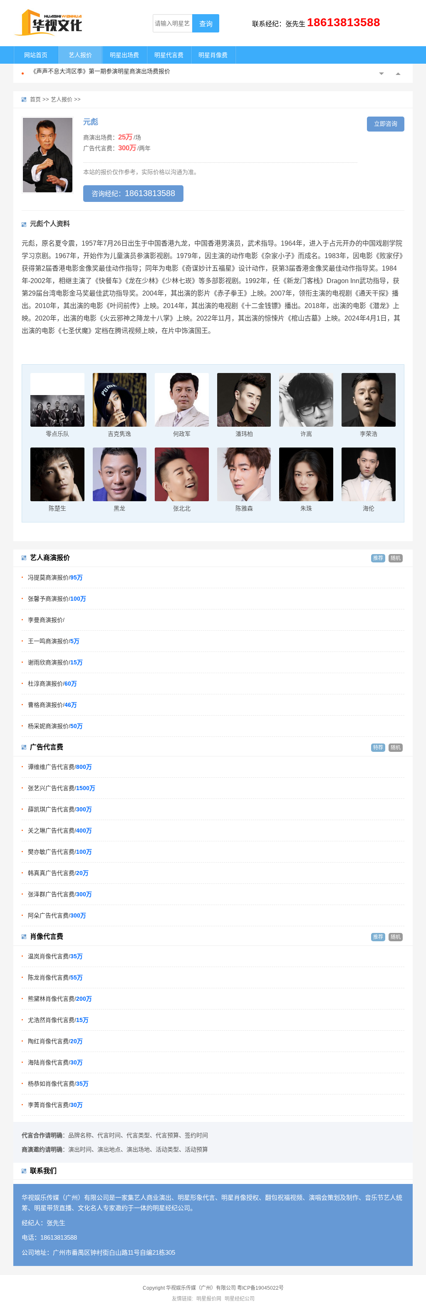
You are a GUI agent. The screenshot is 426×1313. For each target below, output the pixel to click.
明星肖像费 (213, 55)
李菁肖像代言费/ (55, 1105)
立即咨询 (385, 123)
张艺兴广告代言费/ (61, 788)
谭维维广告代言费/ (60, 766)
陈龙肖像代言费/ (55, 977)
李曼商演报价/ (46, 620)
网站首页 (35, 55)
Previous (381, 73)
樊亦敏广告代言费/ (60, 851)
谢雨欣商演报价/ (55, 662)
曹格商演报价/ (52, 704)
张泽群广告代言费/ (60, 894)
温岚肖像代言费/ (55, 956)
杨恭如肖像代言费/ (58, 1083)
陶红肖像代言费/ (55, 1041)
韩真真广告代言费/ (58, 873)
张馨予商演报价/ (57, 598)
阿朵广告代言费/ (57, 915)
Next (398, 73)
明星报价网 (208, 1299)
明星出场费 (124, 55)
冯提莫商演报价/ (55, 577)
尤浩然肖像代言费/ (58, 1020)
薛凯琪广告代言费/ (60, 809)
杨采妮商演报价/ (55, 726)
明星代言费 (168, 55)
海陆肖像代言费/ (55, 1062)
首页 (35, 99)
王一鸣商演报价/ (53, 641)
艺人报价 (80, 55)
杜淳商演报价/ (52, 683)
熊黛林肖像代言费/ (60, 998)
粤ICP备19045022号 (260, 1288)
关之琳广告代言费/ (60, 830)
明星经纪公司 (240, 1299)
